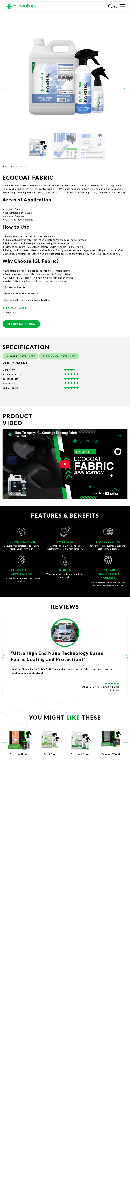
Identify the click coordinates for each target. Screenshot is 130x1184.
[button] (7, 88)
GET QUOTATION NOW (21, 324)
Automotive (21, 166)
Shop (5, 166)
